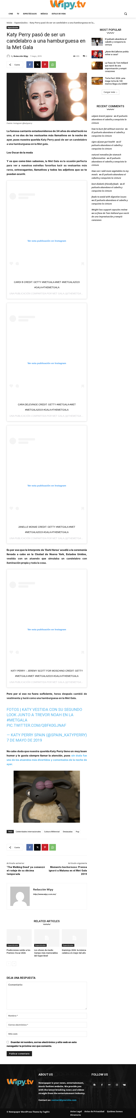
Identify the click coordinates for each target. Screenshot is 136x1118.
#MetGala (17, 720)
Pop (77, 831)
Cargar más (109, 92)
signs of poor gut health (103, 141)
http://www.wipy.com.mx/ (44, 894)
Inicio (9, 22)
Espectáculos (21, 22)
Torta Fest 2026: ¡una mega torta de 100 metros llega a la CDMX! (116, 81)
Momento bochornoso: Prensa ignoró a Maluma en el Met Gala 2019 (68, 871)
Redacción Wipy (21, 56)
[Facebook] (29, 64)
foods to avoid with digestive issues (109, 196)
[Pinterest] (45, 64)
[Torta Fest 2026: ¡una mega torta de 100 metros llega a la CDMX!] (97, 81)
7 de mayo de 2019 (24, 740)
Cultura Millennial (52, 831)
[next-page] (14, 964)
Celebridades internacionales (28, 831)
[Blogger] (94, 1085)
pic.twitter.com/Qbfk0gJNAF (36, 725)
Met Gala (58, 293)
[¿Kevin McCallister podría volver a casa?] (97, 54)
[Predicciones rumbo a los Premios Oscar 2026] (19, 938)
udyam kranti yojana (102, 115)
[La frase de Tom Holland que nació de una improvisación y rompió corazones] (97, 66)
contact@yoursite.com (63, 1100)
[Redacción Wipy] (9, 56)
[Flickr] (109, 1085)
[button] (125, 14)
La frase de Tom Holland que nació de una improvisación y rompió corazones (110, 216)
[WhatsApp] (52, 64)
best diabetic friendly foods (105, 183)
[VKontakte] (124, 1085)
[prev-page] (9, 964)
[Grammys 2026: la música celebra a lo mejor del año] (74, 938)
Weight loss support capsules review (109, 209)
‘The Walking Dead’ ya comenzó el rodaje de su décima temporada (26, 871)
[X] (37, 64)
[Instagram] (117, 1085)
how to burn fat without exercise (108, 128)
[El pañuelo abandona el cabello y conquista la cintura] (97, 42)
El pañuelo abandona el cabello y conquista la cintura (116, 42)
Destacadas (67, 831)
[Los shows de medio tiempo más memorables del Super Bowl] (46, 938)
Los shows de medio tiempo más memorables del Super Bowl (46, 953)
